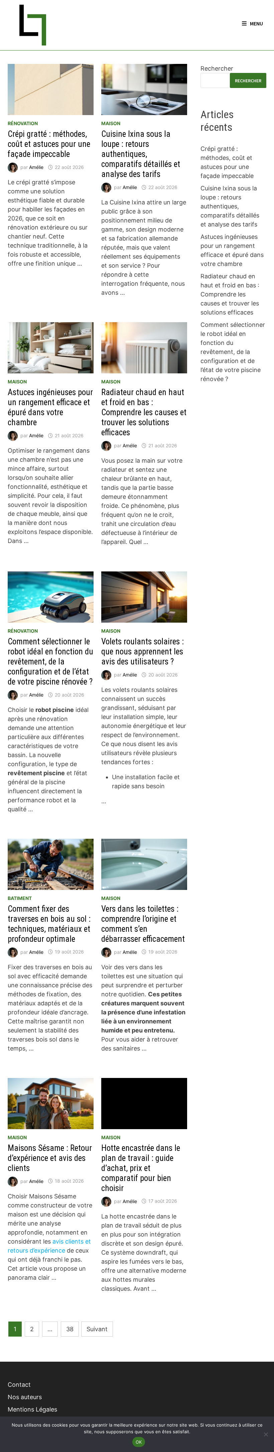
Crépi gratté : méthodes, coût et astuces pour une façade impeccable (49, 144)
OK (139, 1442)
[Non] (265, 1434)
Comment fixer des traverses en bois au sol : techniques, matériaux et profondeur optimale (49, 924)
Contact (19, 1384)
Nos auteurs (25, 1396)
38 (70, 1329)
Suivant (97, 1329)
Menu (256, 23)
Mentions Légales (32, 1409)
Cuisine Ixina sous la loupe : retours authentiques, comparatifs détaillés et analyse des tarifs (140, 154)
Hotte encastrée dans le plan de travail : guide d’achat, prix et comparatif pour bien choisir (140, 1168)
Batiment (20, 898)
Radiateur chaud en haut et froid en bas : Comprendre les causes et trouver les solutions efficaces (143, 412)
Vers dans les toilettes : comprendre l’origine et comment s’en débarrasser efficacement (143, 924)
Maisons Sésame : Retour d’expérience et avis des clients (50, 1158)
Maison (110, 123)
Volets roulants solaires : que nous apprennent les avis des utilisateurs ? (142, 651)
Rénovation (23, 123)
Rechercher (216, 68)
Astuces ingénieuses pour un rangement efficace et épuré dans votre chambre (50, 407)
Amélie (36, 167)
